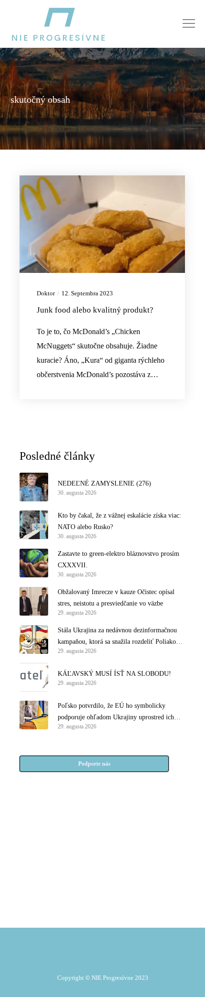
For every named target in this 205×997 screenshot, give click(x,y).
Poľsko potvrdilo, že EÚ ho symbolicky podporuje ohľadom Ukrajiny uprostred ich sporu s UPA (116, 712)
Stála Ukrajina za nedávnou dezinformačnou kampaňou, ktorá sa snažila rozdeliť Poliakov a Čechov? (121, 637)
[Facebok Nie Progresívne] (79, 865)
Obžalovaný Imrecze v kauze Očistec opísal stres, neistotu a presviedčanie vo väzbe (116, 597)
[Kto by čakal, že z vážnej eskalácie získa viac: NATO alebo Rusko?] (34, 525)
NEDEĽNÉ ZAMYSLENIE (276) (104, 483)
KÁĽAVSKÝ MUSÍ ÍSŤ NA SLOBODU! (114, 673)
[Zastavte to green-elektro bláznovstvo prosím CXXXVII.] (34, 563)
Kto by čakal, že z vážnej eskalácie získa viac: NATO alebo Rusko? (119, 521)
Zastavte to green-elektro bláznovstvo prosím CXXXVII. (118, 559)
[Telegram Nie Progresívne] (125, 865)
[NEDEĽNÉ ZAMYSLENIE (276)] (34, 487)
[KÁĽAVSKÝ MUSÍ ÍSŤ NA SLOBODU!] (34, 677)
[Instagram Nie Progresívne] (79, 889)
